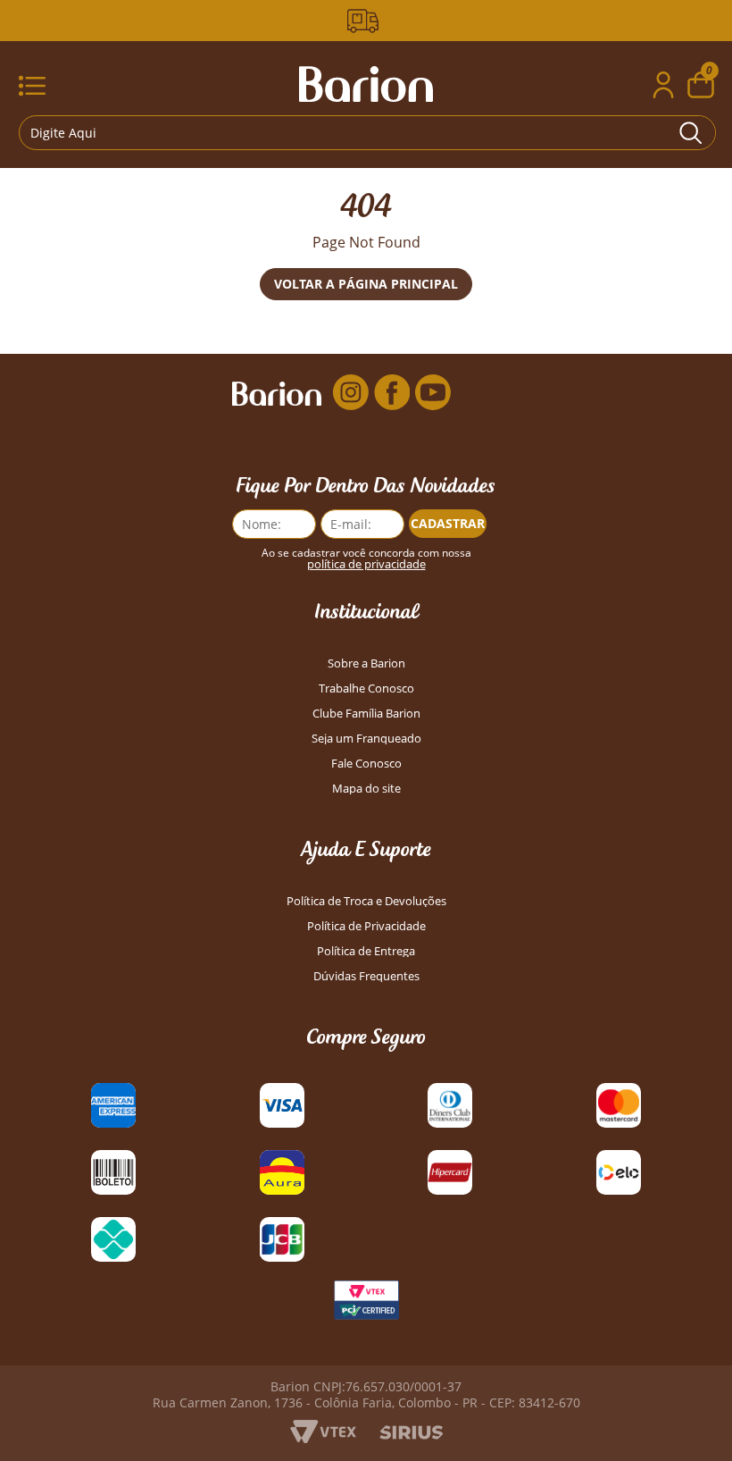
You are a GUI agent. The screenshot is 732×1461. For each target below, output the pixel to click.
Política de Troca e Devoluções (366, 901)
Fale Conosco (366, 763)
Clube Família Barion (366, 713)
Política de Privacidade (366, 926)
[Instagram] (351, 392)
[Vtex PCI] (366, 1305)
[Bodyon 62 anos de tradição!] (366, 21)
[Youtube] (433, 392)
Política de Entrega (366, 951)
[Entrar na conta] (663, 87)
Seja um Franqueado (366, 738)
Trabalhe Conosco (366, 688)
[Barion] (366, 84)
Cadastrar (448, 523)
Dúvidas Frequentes (366, 976)
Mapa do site (366, 788)
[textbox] (367, 132)
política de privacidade (366, 564)
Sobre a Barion (366, 663)
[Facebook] (392, 392)
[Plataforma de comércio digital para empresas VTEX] (323, 1438)
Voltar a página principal (366, 283)
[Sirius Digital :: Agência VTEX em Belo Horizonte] (411, 1434)
